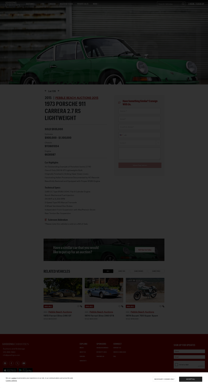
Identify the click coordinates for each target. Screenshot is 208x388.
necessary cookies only (164, 379)
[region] (104, 380)
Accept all (190, 379)
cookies (13, 378)
